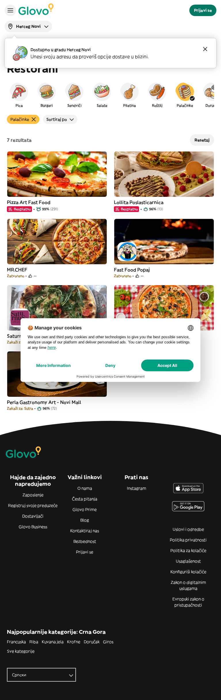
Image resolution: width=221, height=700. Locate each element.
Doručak (92, 641)
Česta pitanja (84, 498)
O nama (84, 488)
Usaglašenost (188, 561)
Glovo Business (33, 526)
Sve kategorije (21, 651)
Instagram (136, 488)
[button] (19, 94)
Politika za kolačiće (188, 550)
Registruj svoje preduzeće (33, 505)
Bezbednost (84, 541)
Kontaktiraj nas (84, 530)
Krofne (73, 641)
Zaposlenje (32, 494)
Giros (108, 641)
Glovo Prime (85, 509)
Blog (84, 520)
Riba (33, 641)
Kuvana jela (53, 641)
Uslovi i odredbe (188, 529)
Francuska (16, 641)
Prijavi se (84, 552)
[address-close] (205, 49)
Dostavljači (32, 516)
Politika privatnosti (188, 539)
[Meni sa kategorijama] (10, 10)
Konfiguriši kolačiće (188, 571)
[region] (110, 94)
